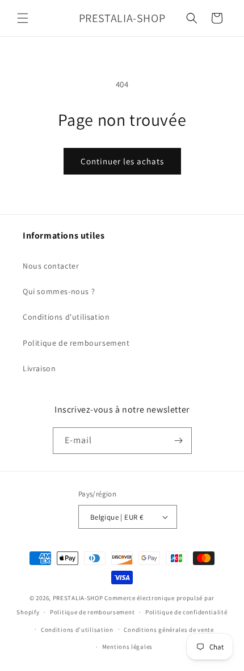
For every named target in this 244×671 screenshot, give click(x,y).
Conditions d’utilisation (77, 630)
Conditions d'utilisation (66, 317)
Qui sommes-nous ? (59, 291)
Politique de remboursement (76, 343)
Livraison (39, 368)
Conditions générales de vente (168, 630)
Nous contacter (51, 266)
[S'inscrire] (178, 440)
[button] (22, 18)
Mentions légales (127, 647)
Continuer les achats (122, 161)
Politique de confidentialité (186, 612)
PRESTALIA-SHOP (78, 598)
